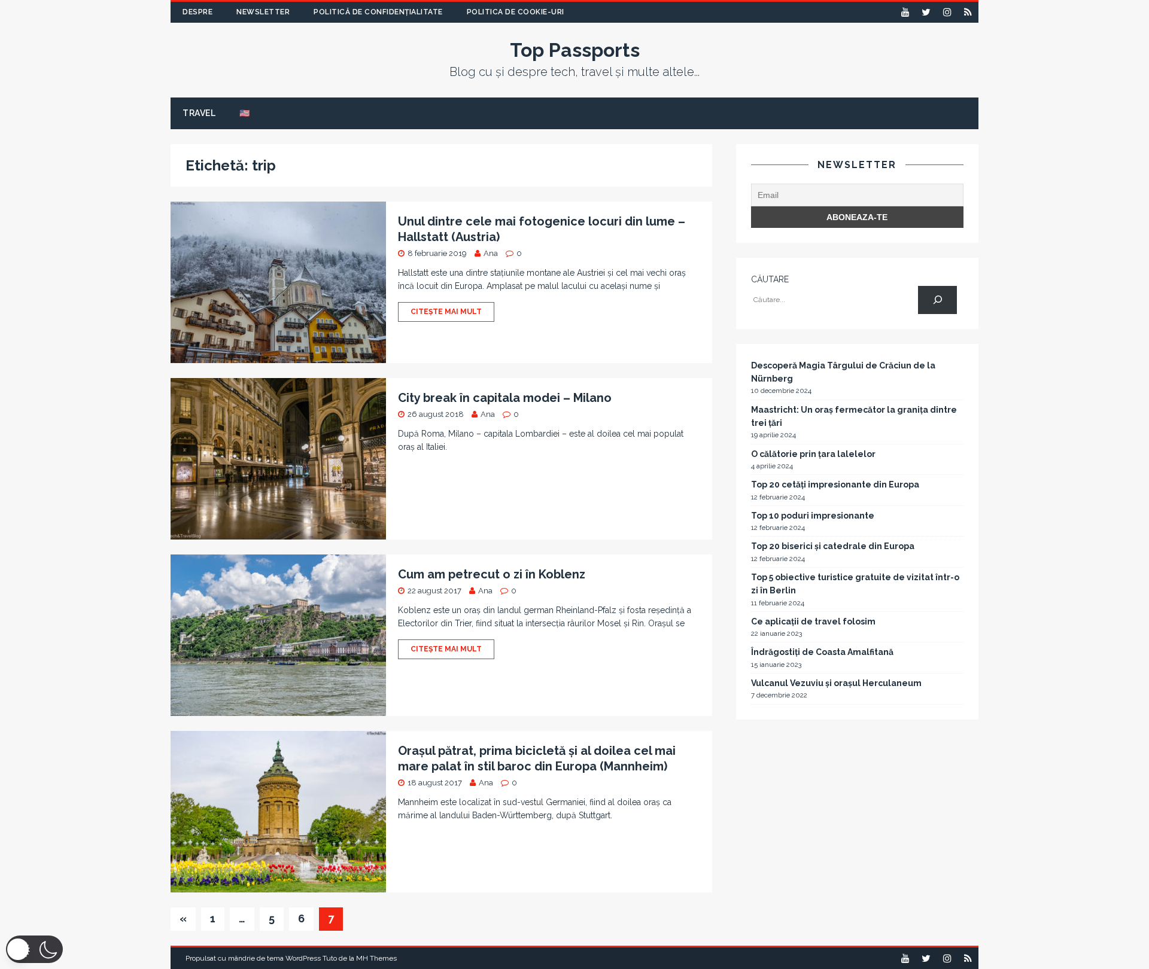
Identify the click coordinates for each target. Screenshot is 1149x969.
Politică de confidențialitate (378, 12)
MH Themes (376, 958)
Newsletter (263, 12)
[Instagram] (947, 12)
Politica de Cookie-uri (515, 12)
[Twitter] (926, 12)
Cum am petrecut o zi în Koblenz (491, 574)
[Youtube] (905, 12)
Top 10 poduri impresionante (812, 515)
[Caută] (937, 300)
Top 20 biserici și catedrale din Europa (832, 546)
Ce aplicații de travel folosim (813, 621)
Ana (491, 253)
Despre (197, 12)
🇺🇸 (244, 113)
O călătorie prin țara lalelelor (813, 454)
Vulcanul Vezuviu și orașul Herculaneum (836, 683)
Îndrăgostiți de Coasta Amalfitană (822, 652)
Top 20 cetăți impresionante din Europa (835, 484)
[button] (34, 949)
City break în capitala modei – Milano (505, 398)
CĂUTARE (770, 279)
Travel (199, 113)
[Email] (967, 12)
